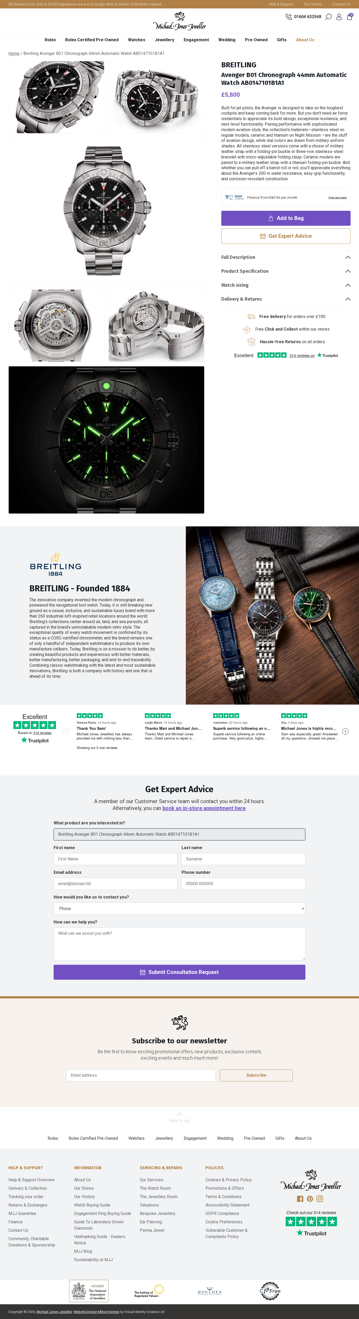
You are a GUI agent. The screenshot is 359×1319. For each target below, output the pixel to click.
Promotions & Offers (225, 1188)
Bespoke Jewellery (158, 1213)
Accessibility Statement (227, 1205)
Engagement (196, 39)
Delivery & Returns (241, 299)
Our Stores (313, 4)
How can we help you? (75, 922)
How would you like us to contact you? (91, 897)
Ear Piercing (151, 1221)
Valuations (149, 1205)
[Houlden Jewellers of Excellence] (209, 1291)
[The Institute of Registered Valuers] (149, 1291)
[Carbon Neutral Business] (270, 1291)
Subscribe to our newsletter (179, 1040)
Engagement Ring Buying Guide (102, 1213)
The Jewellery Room (159, 1196)
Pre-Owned (256, 39)
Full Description (238, 257)
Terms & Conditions (224, 1196)
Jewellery (164, 39)
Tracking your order (25, 1196)
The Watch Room (155, 1188)
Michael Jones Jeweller (54, 1312)
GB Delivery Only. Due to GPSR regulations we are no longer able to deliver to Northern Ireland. (85, 4)
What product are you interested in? (89, 822)
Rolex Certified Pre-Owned (92, 39)
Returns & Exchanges (27, 1205)
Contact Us (341, 4)
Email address (67, 872)
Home (13, 53)
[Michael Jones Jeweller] (179, 21)
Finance (15, 1221)
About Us (305, 39)
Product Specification (245, 271)
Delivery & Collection (27, 1188)
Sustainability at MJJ (93, 1259)
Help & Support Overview (31, 1179)
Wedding (226, 39)
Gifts (282, 39)
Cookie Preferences (224, 1221)
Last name (192, 847)
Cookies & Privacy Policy (229, 1179)
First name (64, 847)
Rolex (50, 39)
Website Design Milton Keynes (96, 1312)
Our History (84, 1196)
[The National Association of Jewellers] (89, 1291)
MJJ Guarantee (22, 1213)
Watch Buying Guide (92, 1205)
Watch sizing (235, 285)
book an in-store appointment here (203, 808)
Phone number (196, 872)
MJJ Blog (83, 1251)
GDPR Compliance (222, 1213)
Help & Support (281, 4)
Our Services (151, 1179)
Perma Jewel (152, 1230)
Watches (136, 39)
